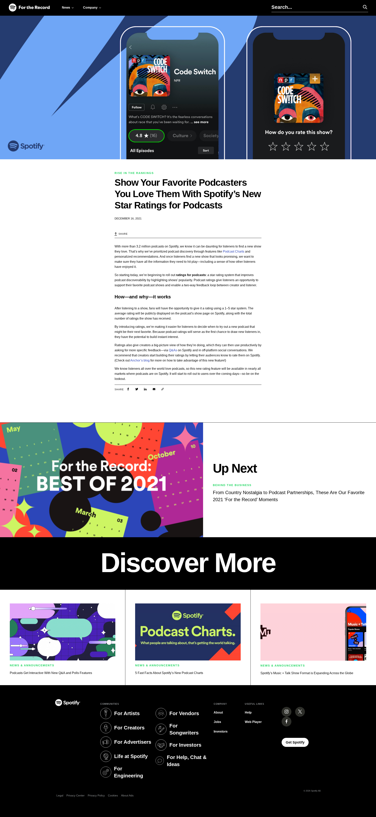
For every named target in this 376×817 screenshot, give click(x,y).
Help (248, 712)
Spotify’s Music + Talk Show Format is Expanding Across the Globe (306, 673)
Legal (59, 795)
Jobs (217, 722)
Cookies (113, 795)
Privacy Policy (96, 795)
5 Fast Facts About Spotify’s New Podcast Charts (169, 673)
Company (90, 7)
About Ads (127, 795)
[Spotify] (29, 7)
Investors (221, 731)
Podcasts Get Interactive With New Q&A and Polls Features (51, 673)
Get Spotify (297, 742)
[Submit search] (363, 7)
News (66, 7)
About (218, 712)
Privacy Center (75, 795)
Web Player (253, 722)
